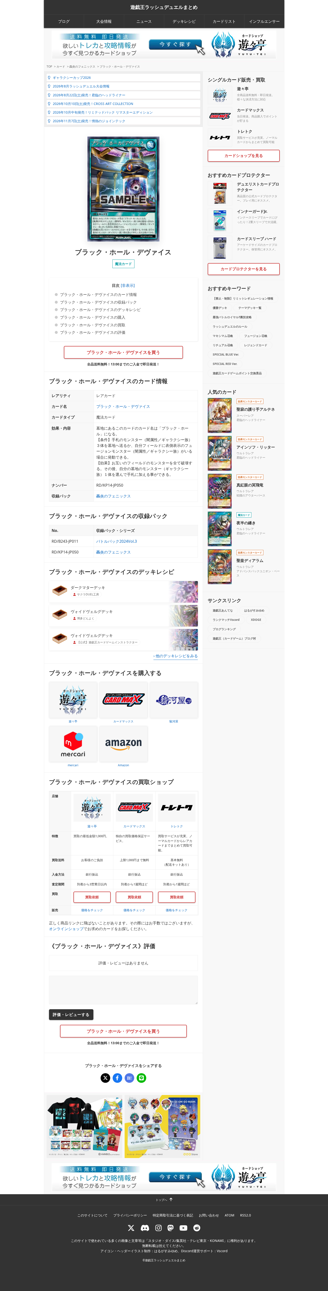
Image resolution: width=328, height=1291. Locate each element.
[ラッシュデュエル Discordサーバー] (145, 1228)
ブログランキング (224, 629)
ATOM (229, 1215)
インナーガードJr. (252, 211)
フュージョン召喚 (255, 336)
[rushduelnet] (158, 1228)
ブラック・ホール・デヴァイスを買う (123, 352)
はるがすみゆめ (254, 610)
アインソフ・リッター (256, 447)
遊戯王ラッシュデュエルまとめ (164, 7)
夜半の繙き (246, 522)
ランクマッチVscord (226, 620)
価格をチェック (92, 910)
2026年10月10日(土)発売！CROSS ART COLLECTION (93, 103)
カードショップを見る (244, 155)
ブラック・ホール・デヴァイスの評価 (92, 332)
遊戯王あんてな (223, 610)
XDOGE (256, 620)
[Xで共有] (105, 1078)
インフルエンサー (264, 21)
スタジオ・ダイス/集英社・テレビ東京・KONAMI (186, 1240)
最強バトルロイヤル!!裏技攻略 (232, 317)
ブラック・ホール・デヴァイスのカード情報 (98, 294)
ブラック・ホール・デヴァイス (123, 406)
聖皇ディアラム (250, 560)
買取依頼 (92, 897)
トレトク (244, 131)
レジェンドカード (255, 345)
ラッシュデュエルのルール (230, 326)
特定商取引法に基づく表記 (173, 1215)
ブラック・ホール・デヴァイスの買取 (92, 325)
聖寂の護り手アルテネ (256, 409)
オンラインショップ (66, 928)
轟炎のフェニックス (113, 496)
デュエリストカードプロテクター (258, 186)
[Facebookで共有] (117, 1078)
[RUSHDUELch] (183, 1228)
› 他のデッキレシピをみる (175, 655)
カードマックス (250, 110)
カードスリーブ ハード (256, 238)
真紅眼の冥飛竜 (250, 485)
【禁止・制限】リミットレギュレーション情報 (243, 298)
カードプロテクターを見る (244, 268)
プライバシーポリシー (130, 1215)
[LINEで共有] (141, 1078)
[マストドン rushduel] (170, 1228)
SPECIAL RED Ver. (225, 364)
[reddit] (196, 1228)
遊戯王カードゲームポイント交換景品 (237, 373)
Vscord (222, 1251)
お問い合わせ (209, 1215)
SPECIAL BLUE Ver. (226, 354)
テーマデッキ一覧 (249, 308)
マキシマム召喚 (223, 336)
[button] (127, 285)
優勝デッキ (220, 308)
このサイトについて (92, 1215)
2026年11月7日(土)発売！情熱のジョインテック (89, 121)
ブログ (64, 21)
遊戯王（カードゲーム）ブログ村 (234, 638)
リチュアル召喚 (223, 345)
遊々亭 (243, 88)
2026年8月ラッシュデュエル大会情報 (81, 86)
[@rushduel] (131, 1228)
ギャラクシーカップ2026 (72, 77)
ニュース (144, 21)
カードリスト (224, 21)
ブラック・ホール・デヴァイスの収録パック (98, 302)
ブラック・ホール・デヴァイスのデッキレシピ (100, 309)
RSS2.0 (245, 1215)
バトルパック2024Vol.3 (116, 541)
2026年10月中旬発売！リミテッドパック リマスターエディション (103, 112)
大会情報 (104, 21)
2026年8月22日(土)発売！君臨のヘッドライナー (89, 95)
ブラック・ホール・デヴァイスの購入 (92, 317)
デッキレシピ (184, 21)
